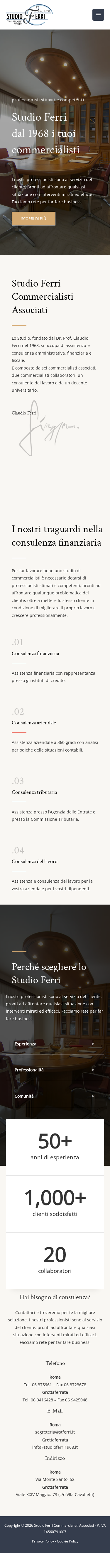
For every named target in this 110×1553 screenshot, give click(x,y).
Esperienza (25, 1044)
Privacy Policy (43, 1541)
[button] (55, 1044)
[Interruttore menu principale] (98, 15)
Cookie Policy (67, 1541)
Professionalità (29, 1070)
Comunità (24, 1096)
